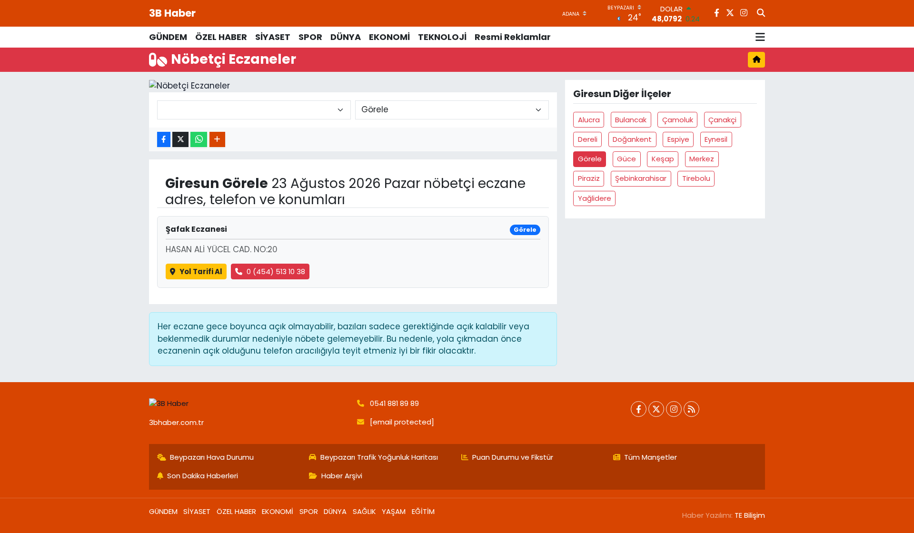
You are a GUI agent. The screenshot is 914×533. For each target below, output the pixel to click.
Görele (590, 159)
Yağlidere (594, 198)
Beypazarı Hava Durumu (212, 457)
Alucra (589, 120)
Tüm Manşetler (650, 457)
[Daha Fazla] (217, 140)
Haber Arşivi (341, 476)
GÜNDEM (168, 37)
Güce (626, 159)
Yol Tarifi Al (200, 271)
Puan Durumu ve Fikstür (512, 457)
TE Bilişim (750, 515)
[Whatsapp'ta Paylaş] (198, 140)
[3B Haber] (249, 403)
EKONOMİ (389, 37)
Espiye (678, 139)
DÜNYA (345, 37)
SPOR (310, 37)
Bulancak (630, 120)
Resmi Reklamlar (513, 37)
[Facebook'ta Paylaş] (163, 140)
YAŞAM (394, 511)
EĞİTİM (423, 511)
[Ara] (761, 13)
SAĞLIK (364, 511)
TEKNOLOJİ (442, 37)
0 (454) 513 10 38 (276, 271)
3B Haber (172, 13)
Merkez (701, 159)
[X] (656, 409)
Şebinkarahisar (640, 178)
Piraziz (589, 178)
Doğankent (632, 139)
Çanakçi (722, 120)
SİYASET (272, 37)
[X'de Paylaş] (180, 140)
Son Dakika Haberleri (202, 476)
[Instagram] (674, 409)
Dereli (587, 139)
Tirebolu (696, 178)
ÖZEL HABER (221, 37)
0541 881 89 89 (394, 403)
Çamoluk (677, 120)
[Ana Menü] (760, 37)
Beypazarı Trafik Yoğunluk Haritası (379, 457)
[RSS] (691, 409)
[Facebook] (638, 409)
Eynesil (716, 139)
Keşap (663, 159)
